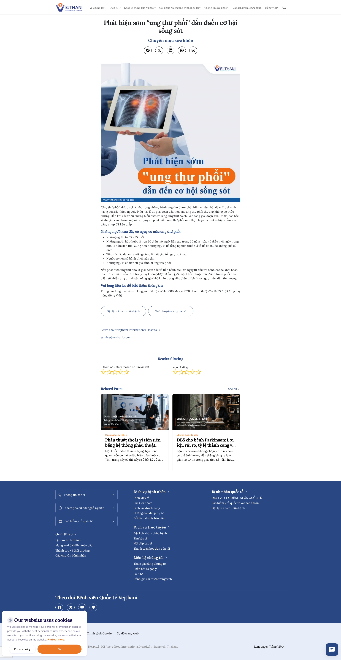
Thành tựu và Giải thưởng (72, 550)
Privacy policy (22, 649)
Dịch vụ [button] (114, 7)
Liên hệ (139, 574)
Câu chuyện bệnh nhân (70, 555)
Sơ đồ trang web (128, 633)
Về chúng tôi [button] (97, 7)
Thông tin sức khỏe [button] (215, 7)
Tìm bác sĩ (140, 538)
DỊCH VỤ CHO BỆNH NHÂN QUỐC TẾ (237, 498)
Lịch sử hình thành (68, 540)
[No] (83, 611)
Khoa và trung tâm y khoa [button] (139, 7)
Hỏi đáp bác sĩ (143, 543)
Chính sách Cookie (99, 633)
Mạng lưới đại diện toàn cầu (74, 545)
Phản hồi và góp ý (145, 569)
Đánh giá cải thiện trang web (153, 579)
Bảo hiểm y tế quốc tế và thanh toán (235, 503)
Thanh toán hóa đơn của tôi (152, 548)
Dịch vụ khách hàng (147, 508)
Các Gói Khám (143, 503)
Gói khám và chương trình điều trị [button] (179, 7)
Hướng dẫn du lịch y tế (149, 513)
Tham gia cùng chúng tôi (150, 563)
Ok (59, 649)
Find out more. (56, 639)
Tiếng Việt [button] (271, 7)
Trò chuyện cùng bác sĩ (170, 311)
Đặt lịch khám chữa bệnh (247, 7)
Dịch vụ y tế (141, 498)
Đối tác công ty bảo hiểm (150, 518)
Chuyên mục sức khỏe (116, 434)
